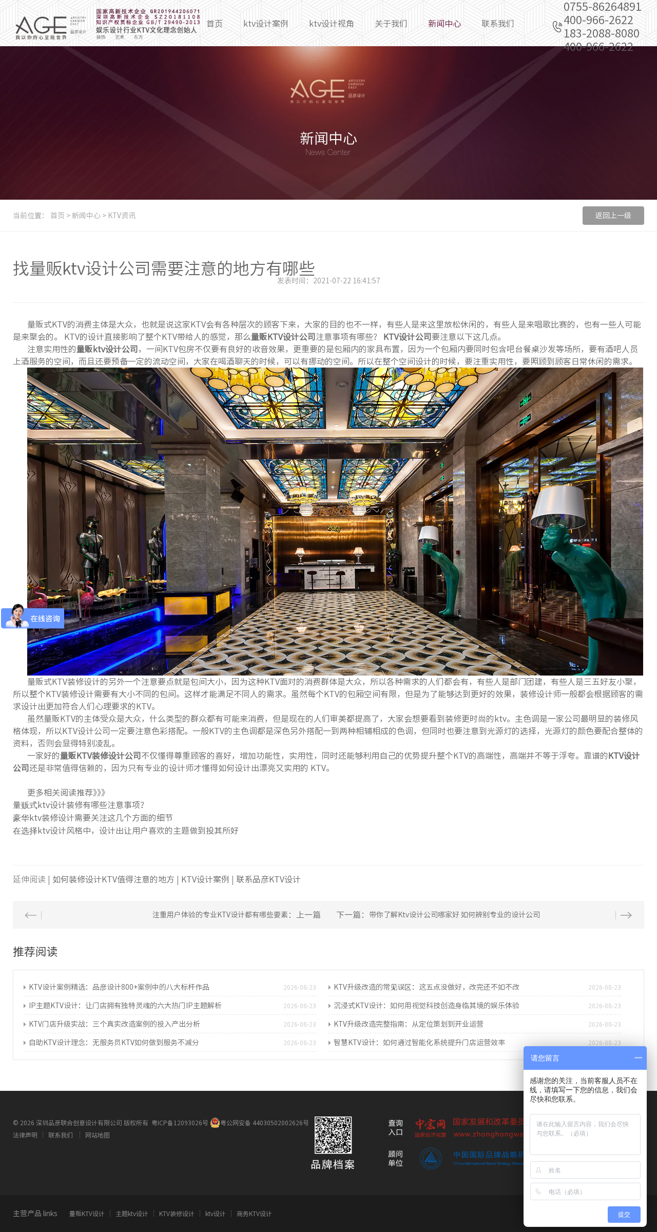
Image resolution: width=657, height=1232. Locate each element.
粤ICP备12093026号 (179, 1123)
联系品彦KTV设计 (268, 879)
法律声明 (25, 1135)
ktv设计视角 (331, 24)
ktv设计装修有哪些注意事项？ (80, 805)
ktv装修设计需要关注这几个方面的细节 (93, 818)
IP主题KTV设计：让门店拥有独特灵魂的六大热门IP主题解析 (125, 1005)
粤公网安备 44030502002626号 (264, 1123)
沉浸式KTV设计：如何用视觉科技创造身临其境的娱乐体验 (426, 1005)
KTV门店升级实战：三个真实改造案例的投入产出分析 (114, 1024)
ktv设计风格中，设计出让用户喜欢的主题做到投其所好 (126, 830)
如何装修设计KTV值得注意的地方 (113, 879)
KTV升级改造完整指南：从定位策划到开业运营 (409, 1024)
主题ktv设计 (131, 1213)
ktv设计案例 (265, 24)
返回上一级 (613, 215)
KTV (283, 337)
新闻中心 (444, 24)
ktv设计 (215, 1213)
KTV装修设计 (177, 1213)
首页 (214, 24)
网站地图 (97, 1135)
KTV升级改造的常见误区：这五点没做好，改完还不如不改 (426, 987)
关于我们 (391, 24)
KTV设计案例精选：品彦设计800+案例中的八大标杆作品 (119, 987)
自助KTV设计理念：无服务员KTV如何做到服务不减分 (114, 1042)
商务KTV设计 (254, 1213)
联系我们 (497, 24)
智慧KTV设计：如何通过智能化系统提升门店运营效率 (419, 1042)
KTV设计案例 (205, 879)
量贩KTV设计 (87, 1213)
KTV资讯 (122, 215)
